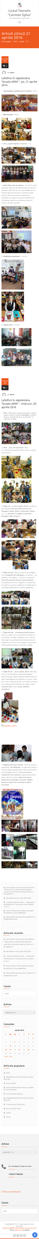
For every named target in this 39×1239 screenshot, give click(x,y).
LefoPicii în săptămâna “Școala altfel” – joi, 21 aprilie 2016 (19, 81)
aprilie (22, 41)
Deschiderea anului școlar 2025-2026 (18, 898)
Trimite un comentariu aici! (11, 1191)
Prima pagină (6, 41)
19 (10, 1050)
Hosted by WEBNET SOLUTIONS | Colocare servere (19, 1228)
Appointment (18, 1230)
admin (12, 73)
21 (19, 1050)
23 (28, 1050)
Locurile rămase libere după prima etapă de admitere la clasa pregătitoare (19, 912)
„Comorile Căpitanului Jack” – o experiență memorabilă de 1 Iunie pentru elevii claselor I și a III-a (19, 904)
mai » (11, 1056)
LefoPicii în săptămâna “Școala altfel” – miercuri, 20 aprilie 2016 (19, 403)
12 (10, 1046)
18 (6, 1050)
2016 (15, 41)
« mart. (6, 1056)
